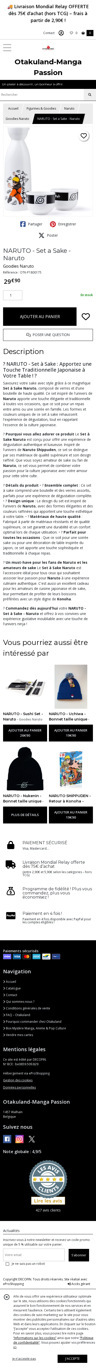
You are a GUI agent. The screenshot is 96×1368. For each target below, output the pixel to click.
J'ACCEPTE (72, 1358)
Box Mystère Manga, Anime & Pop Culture (35, 1028)
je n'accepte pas (24, 1358)
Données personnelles (19, 1087)
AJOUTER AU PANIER (40, 316)
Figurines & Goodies (41, 108)
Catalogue (13, 988)
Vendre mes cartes (19, 1035)
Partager (34, 224)
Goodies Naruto (17, 119)
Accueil (13, 108)
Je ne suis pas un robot (28, 1263)
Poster (52, 235)
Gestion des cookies (18, 1080)
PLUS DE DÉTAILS (25, 814)
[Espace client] (61, 33)
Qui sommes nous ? (19, 1001)
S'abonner (78, 1255)
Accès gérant (80, 1284)
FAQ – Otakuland (17, 1015)
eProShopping (13, 1284)
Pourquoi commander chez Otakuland (33, 1021)
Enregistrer (66, 224)
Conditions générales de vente (27, 1008)
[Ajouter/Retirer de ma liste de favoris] (86, 316)
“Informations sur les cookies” (34, 1338)
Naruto (69, 108)
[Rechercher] (90, 95)
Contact (49, 33)
